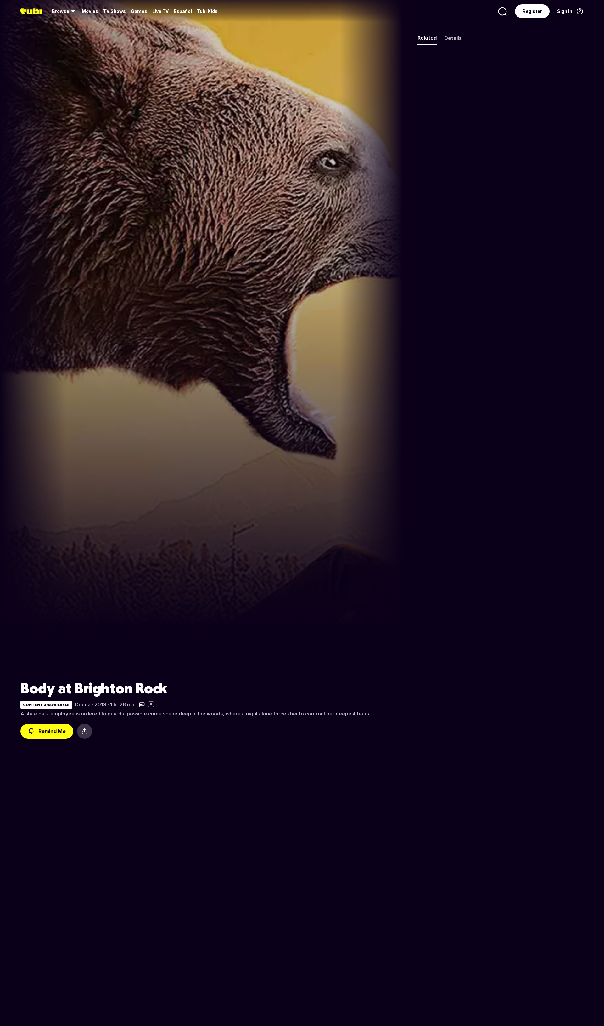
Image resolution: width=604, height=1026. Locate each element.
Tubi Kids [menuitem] (207, 11)
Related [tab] (427, 38)
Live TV (160, 11)
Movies (90, 11)
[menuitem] (64, 11)
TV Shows (114, 11)
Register (532, 11)
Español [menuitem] (183, 11)
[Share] (84, 731)
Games (139, 11)
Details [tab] (453, 38)
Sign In (564, 11)
